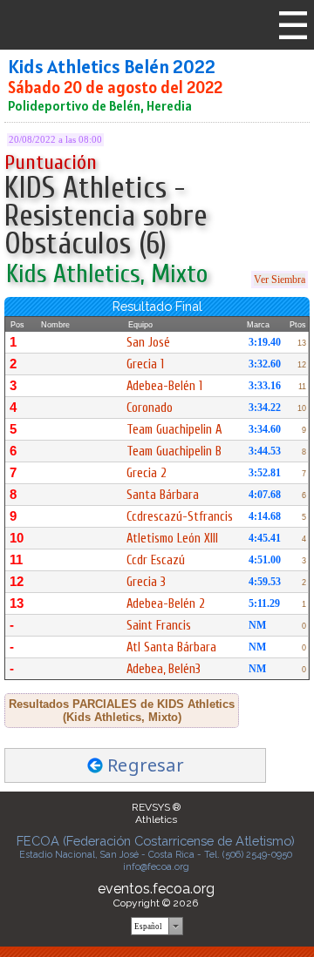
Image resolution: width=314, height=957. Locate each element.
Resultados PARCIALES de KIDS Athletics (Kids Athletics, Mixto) (122, 711)
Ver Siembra (279, 279)
